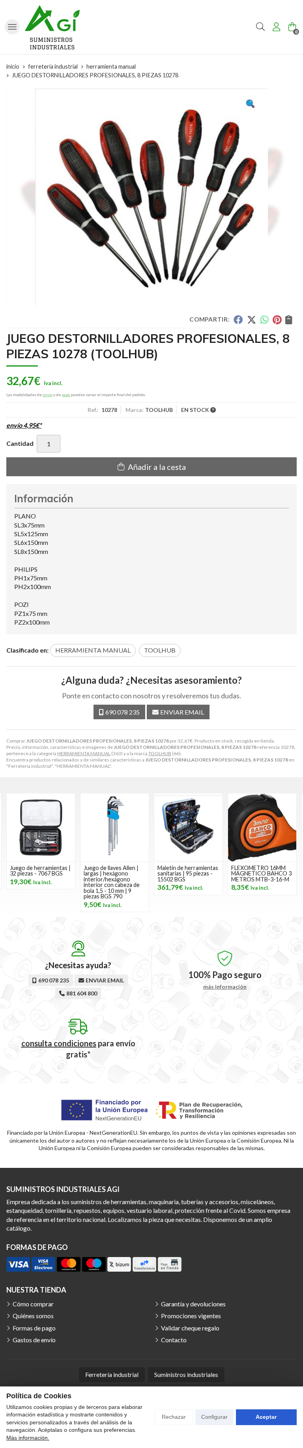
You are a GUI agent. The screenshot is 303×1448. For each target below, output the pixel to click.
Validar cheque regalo (190, 1328)
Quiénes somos (33, 1315)
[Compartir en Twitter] (251, 319)
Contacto (174, 1339)
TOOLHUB (159, 753)
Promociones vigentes (191, 1315)
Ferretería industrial (111, 1374)
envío (47, 394)
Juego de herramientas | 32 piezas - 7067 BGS (40, 870)
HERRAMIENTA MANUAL (83, 753)
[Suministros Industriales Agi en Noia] (52, 27)
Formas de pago (34, 1328)
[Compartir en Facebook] (238, 319)
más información (225, 987)
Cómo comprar (33, 1304)
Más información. (27, 1438)
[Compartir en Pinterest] (277, 319)
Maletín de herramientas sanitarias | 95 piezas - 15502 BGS (187, 873)
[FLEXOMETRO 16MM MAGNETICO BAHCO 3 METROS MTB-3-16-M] (262, 827)
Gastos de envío (34, 1339)
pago (66, 394)
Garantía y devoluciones (193, 1304)
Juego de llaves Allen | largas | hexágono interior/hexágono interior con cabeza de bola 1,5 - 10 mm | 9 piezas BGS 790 (112, 882)
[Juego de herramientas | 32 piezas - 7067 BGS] (41, 827)
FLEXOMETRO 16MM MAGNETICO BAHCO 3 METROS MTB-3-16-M (261, 873)
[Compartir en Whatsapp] (264, 319)
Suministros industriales (186, 1374)
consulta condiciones (58, 1043)
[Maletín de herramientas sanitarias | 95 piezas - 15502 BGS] (188, 827)
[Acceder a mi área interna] (276, 27)
